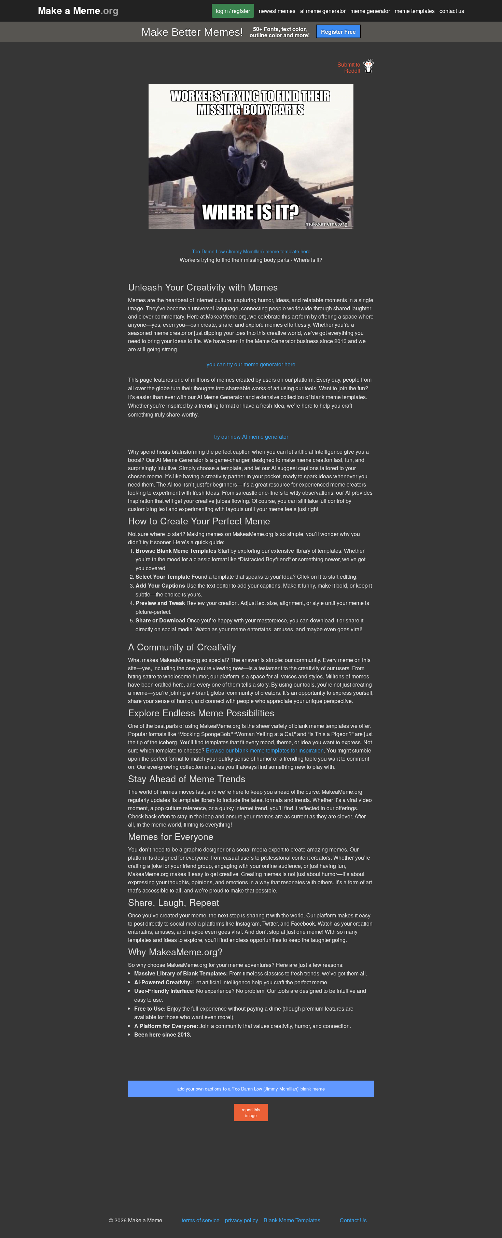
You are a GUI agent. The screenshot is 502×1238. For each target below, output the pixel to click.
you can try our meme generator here (251, 364)
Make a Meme (78, 10)
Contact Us (353, 1220)
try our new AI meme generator (251, 436)
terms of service (201, 1220)
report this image (251, 1112)
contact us (452, 11)
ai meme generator (323, 11)
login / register (233, 11)
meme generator (370, 11)
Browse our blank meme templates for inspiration (265, 750)
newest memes (277, 11)
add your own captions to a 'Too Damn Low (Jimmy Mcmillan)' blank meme (251, 1088)
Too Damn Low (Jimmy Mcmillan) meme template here (251, 251)
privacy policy (241, 1220)
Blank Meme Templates (292, 1220)
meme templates (415, 11)
